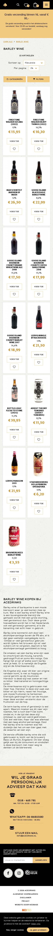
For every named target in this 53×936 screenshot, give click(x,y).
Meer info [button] (35, 923)
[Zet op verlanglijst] (14, 149)
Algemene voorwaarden (25, 894)
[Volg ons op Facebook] (8, 873)
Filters (39, 79)
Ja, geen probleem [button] (38, 930)
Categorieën (16, 79)
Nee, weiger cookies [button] (15, 930)
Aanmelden (41, 860)
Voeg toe (14, 141)
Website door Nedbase (26, 905)
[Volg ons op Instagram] (19, 873)
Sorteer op (14, 62)
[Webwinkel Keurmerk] (31, 873)
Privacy (25, 901)
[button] (18, 4)
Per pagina (20, 68)
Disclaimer (25, 898)
